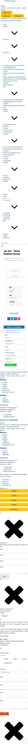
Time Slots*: (3, 669)
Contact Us (6, 237)
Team (4, 198)
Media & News (6, 219)
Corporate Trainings (8, 130)
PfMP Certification (8, 84)
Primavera (5, 128)
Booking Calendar (4, 655)
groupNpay (6, 177)
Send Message (10, 364)
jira (11, 304)
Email (6, 347)
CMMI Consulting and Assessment (11, 152)
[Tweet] (12, 318)
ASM (4, 107)
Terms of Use (5, 481)
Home (5, 24)
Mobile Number (9, 341)
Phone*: (2, 692)
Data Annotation (7, 160)
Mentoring (5, 233)
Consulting (4, 384)
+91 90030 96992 (8, 3)
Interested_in (8, 358)
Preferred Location (10, 353)
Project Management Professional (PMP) (13, 65)
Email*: (1, 685)
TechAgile (5, 158)
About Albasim (7, 215)
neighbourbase (7, 179)
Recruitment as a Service (8, 392)
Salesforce (6, 156)
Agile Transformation (8, 154)
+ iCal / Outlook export (14, 276)
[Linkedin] (15, 318)
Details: (1, 700)
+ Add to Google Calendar (14, 271)
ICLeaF (5, 175)
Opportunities (6, 217)
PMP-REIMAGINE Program (9, 67)
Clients (5, 196)
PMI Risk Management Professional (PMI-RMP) (15, 79)
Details (1, 567)
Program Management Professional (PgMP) (14, 77)
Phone (2, 561)
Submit (4, 576)
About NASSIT (6, 213)
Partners (5, 194)
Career (5, 235)
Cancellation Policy (6, 485)
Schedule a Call (6, 12)
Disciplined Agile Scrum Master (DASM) (13, 99)
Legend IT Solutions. (6, 476)
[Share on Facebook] (8, 318)
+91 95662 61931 (18, 3)
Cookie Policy (5, 483)
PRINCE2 (5, 109)
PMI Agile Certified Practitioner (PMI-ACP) (13, 105)
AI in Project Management (9, 124)
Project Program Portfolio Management (13, 147)
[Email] (18, 318)
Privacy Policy (5, 479)
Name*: (2, 677)
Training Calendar (7, 132)
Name (6, 335)
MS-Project (6, 126)
